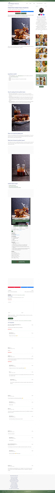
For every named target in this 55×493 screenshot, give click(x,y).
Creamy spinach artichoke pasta (29, 291)
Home (27, 3)
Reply (32, 365)
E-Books (34, 3)
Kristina (9, 465)
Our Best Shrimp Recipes (14, 487)
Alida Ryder (10, 9)
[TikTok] (24, 491)
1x (12, 231)
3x (14, 231)
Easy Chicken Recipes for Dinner (14, 480)
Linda (9, 395)
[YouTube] (30, 491)
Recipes (30, 3)
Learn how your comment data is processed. (25, 320)
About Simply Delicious (40, 3)
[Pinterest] (28, 491)
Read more (41, 32)
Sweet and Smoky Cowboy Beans (12, 291)
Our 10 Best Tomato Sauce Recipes (14, 488)
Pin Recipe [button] (21, 225)
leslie (9, 408)
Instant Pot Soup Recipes (14, 485)
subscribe (9, 316)
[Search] (46, 6)
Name (9, 312)
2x (13, 231)
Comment (9, 302)
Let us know (20, 262)
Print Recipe (16, 225)
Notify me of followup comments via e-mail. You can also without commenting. (20, 316)
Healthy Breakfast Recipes (14, 479)
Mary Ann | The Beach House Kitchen (14, 324)
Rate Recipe (25, 225)
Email (22, 312)
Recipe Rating (10, 298)
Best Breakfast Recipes (14, 478)
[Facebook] (27, 491)
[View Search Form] (46, 0)
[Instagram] (26, 491)
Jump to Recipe (18, 13)
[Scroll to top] (52, 490)
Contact (45, 3)
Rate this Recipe (24, 13)
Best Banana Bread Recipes (14, 486)
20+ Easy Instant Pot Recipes (14, 481)
